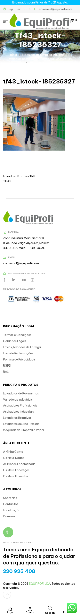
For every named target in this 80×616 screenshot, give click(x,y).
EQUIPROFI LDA (39, 584)
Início (13, 55)
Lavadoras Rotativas (21, 59)
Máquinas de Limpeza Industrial (43, 55)
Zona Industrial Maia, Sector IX (24, 238)
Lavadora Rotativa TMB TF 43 (19, 179)
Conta (29, 612)
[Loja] (10, 609)
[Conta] (30, 609)
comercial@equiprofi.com (21, 263)
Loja (10, 612)
